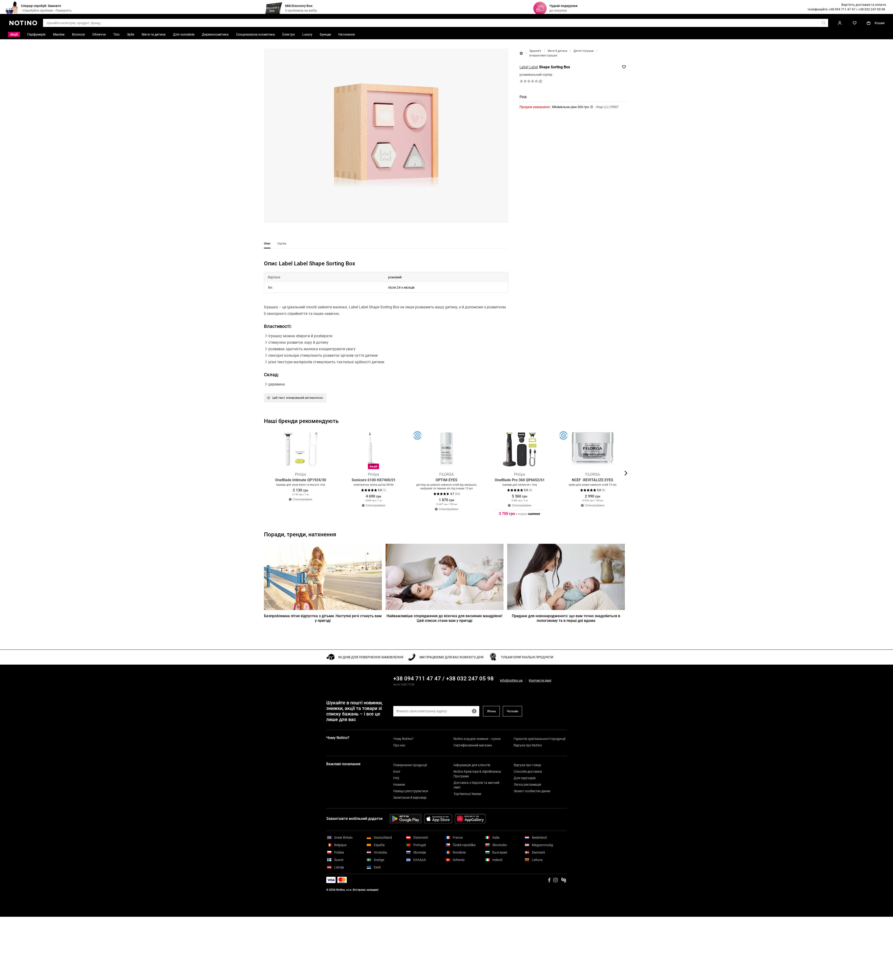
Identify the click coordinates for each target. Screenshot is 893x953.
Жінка (491, 711)
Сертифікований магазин (472, 745)
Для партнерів (525, 778)
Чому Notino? (403, 739)
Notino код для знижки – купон (477, 739)
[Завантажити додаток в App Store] (438, 818)
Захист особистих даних (532, 791)
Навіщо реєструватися (410, 791)
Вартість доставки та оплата (863, 5)
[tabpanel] (386, 337)
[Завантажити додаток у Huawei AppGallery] (470, 818)
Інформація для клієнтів (471, 765)
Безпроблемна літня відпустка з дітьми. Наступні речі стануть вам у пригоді (323, 618)
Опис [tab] (267, 243)
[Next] (625, 473)
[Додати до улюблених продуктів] (624, 67)
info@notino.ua (511, 680)
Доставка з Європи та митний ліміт (476, 785)
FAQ (396, 778)
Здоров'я (535, 51)
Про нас (399, 745)
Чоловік (512, 711)
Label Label (529, 67)
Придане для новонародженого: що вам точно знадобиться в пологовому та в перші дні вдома (566, 618)
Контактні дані (540, 681)
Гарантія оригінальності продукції (539, 739)
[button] (386, 136)
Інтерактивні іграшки (543, 55)
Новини (399, 784)
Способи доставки (528, 771)
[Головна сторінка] (521, 53)
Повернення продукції (410, 765)
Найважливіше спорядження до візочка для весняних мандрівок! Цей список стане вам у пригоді (444, 618)
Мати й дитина (557, 51)
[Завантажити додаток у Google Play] (405, 818)
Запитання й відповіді (409, 797)
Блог (396, 771)
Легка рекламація (527, 784)
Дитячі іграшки (583, 51)
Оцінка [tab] (281, 243)
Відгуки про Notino (528, 745)
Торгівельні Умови (467, 794)
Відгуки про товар (527, 765)
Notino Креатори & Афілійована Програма (477, 774)
